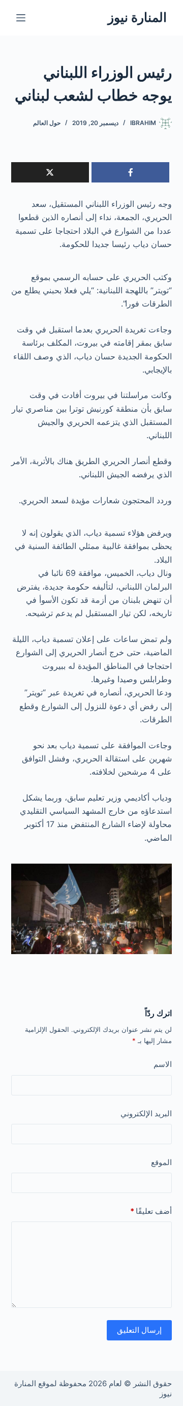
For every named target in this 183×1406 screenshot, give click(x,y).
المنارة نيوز (137, 17)
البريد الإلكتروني (146, 1113)
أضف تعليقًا (151, 1211)
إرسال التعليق (139, 1330)
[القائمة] (20, 17)
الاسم (163, 1064)
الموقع (161, 1162)
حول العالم (46, 123)
